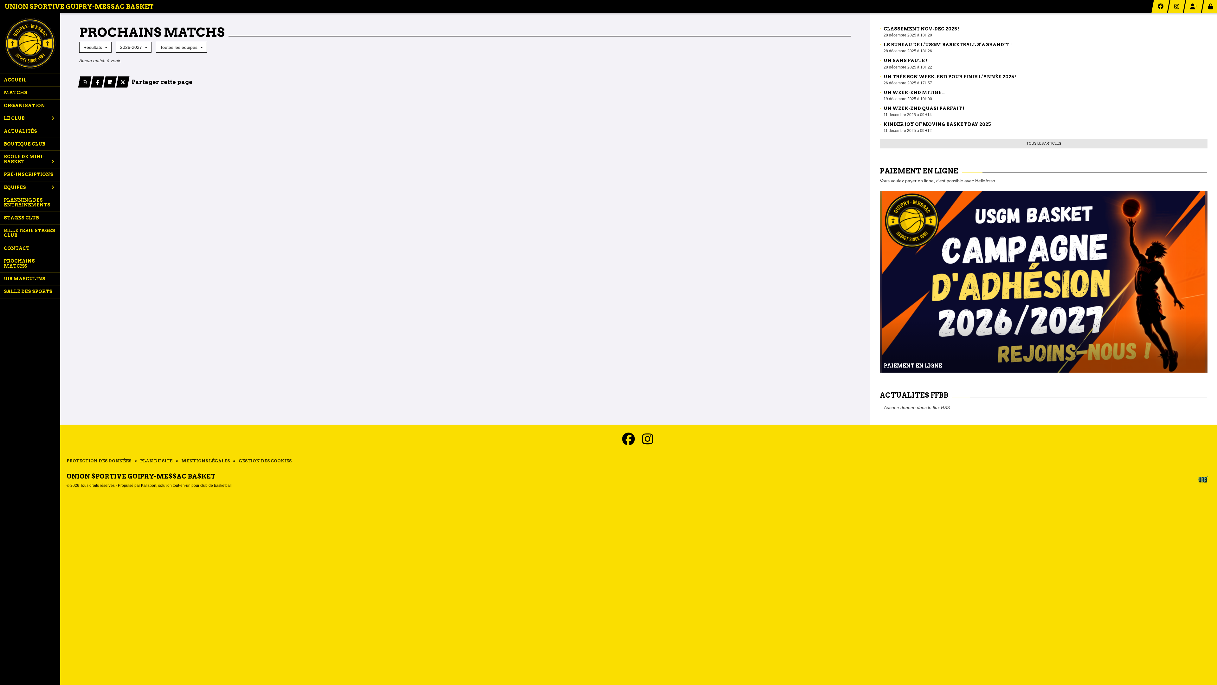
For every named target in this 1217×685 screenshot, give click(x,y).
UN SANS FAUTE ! (905, 60)
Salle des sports (28, 291)
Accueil (15, 79)
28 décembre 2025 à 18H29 (908, 35)
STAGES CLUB (21, 217)
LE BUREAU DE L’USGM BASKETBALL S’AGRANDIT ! (948, 44)
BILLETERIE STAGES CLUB (29, 233)
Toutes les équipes (179, 47)
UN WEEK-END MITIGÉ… (914, 92)
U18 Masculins (24, 278)
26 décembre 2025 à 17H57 (908, 83)
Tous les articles (1044, 143)
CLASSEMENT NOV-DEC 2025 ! (921, 28)
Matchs (15, 92)
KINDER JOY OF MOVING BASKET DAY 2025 (937, 124)
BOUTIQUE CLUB (24, 144)
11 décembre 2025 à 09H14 (908, 115)
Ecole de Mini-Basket (24, 159)
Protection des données (99, 461)
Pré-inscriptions (28, 174)
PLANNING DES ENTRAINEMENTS (27, 202)
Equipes (15, 187)
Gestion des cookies (265, 461)
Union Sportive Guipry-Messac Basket (79, 6)
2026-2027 (131, 47)
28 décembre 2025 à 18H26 (908, 51)
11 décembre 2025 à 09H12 (908, 130)
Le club (14, 118)
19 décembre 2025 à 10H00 (908, 99)
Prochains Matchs (19, 263)
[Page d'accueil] (30, 43)
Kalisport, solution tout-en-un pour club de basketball (186, 485)
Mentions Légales (205, 461)
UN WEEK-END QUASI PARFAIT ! (924, 108)
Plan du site (156, 461)
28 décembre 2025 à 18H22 (908, 67)
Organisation (24, 105)
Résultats (93, 47)
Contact (16, 248)
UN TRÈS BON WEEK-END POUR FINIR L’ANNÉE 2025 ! (950, 76)
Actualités (20, 131)
